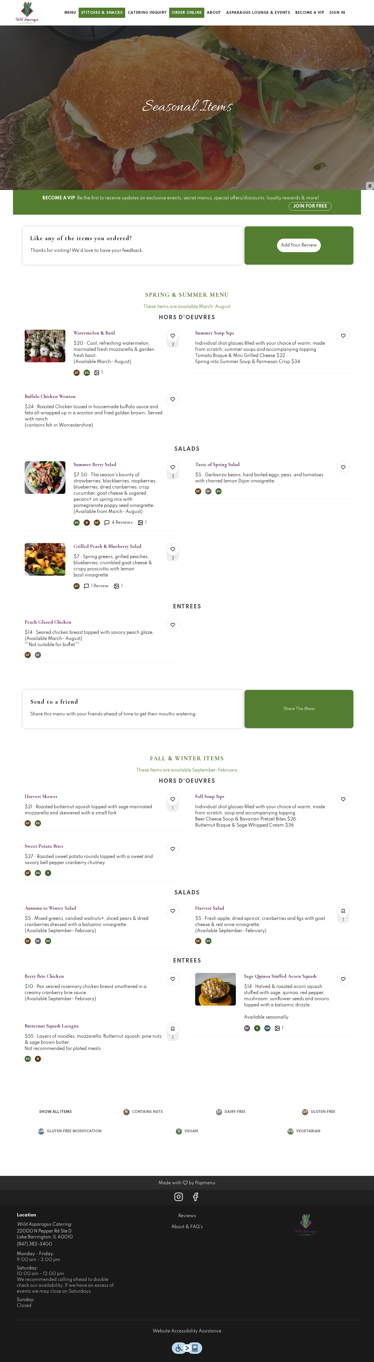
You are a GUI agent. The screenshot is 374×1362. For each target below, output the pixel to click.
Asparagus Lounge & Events (258, 13)
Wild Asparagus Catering (305, 1224)
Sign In (337, 13)
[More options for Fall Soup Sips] (343, 799)
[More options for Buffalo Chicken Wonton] (173, 399)
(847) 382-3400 (34, 1244)
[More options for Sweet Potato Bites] (173, 849)
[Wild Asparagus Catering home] (27, 12)
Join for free (310, 206)
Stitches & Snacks (102, 13)
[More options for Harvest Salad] (343, 911)
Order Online (187, 13)
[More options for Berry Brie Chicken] (173, 979)
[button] (102, 353)
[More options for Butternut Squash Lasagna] (173, 1029)
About (214, 13)
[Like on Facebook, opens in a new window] (195, 1198)
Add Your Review (299, 245)
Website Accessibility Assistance (187, 1331)
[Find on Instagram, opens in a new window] (178, 1198)
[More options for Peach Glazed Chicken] (173, 625)
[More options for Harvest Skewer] (173, 799)
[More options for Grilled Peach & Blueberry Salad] (173, 549)
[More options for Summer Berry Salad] (173, 467)
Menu (70, 13)
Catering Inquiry (147, 13)
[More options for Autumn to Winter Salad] (173, 911)
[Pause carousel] (370, 186)
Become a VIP (309, 13)
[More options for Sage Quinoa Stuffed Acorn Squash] (343, 979)
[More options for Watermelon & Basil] (173, 336)
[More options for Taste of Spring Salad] (343, 467)
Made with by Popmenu (109, 1182)
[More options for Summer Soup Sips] (343, 336)
